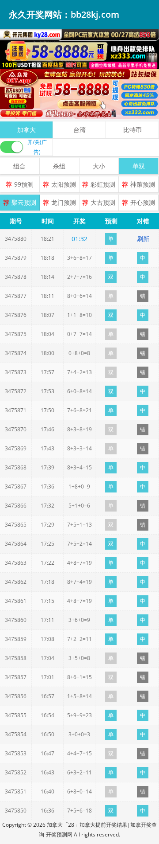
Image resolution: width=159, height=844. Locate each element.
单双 (138, 166)
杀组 (59, 166)
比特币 (132, 129)
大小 (99, 166)
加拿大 (26, 129)
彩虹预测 (103, 184)
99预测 (24, 184)
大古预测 (103, 202)
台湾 (79, 129)
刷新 (143, 238)
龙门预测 (63, 202)
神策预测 (142, 184)
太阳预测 (63, 184)
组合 (19, 166)
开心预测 (142, 202)
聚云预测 (23, 202)
